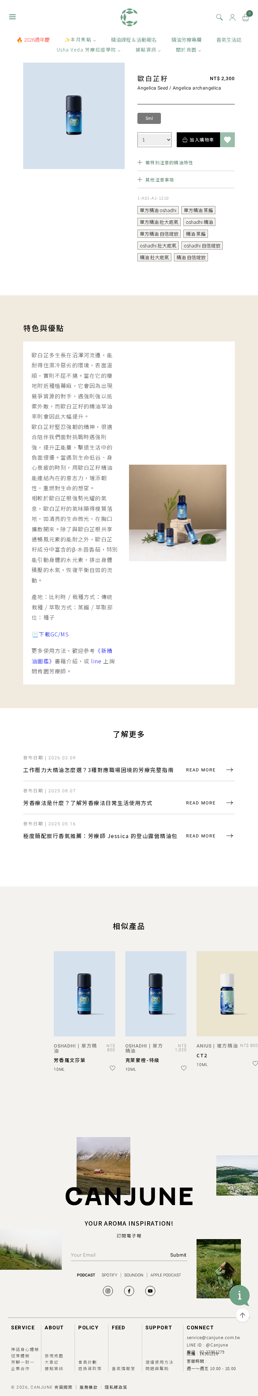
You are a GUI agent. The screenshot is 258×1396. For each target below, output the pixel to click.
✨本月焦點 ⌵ (80, 39)
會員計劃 (87, 1362)
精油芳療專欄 (186, 39)
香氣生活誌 (229, 39)
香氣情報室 (123, 1368)
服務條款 (89, 1387)
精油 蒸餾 (196, 233)
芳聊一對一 (23, 1362)
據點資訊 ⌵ (148, 49)
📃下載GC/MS (50, 634)
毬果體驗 (20, 1355)
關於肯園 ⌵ (189, 49)
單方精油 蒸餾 (198, 210)
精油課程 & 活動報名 (134, 39)
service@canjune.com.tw (213, 1337)
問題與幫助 (157, 1368)
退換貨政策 (90, 1368)
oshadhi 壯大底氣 (158, 245)
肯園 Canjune (129, 17)
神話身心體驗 (25, 1349)
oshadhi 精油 (199, 222)
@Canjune (217, 1345)
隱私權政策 (116, 1387)
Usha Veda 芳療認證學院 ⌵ (89, 49)
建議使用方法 (159, 1362)
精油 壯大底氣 (154, 257)
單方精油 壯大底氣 (159, 222)
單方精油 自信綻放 (159, 233)
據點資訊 (54, 1368)
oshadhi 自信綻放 (202, 245)
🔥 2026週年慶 (33, 39)
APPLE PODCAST (165, 1275)
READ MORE (201, 769)
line (96, 661)
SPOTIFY (109, 1275)
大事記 (52, 1362)
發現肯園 (54, 1355)
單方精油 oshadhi (158, 210)
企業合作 (20, 1368)
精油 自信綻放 (191, 257)
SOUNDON (133, 1275)
